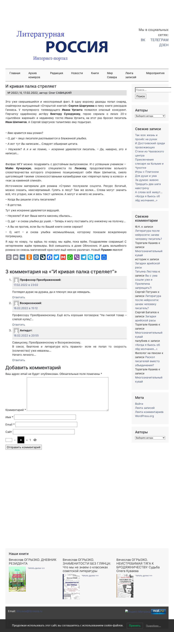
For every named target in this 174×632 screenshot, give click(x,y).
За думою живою (147, 180)
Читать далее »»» (36, 568)
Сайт (8, 431)
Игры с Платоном (147, 171)
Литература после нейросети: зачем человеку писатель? (148, 235)
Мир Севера (112, 75)
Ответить (18, 297)
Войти (139, 403)
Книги (95, 73)
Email (10, 424)
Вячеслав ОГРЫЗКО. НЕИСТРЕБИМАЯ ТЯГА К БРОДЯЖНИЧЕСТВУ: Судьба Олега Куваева (138, 565)
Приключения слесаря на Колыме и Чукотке (149, 163)
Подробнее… (153, 625)
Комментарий (15, 410)
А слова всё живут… (148, 192)
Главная (15, 73)
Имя (9, 417)
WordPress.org (144, 416)
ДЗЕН (164, 45)
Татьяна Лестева (146, 271)
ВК (143, 40)
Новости (77, 73)
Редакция (56, 73)
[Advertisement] (27, 11)
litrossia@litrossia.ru (29, 611)
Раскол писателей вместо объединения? (147, 361)
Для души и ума (146, 175)
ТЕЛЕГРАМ (159, 40)
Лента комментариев (149, 412)
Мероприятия (155, 73)
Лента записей (130, 75)
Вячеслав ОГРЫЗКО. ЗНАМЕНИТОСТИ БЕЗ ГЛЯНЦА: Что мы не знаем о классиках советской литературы (87, 565)
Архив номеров (34, 75)
